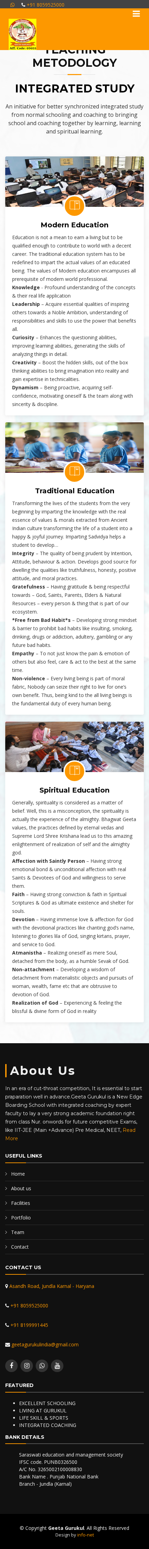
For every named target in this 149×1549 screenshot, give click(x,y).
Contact (20, 1246)
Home (18, 1173)
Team (17, 1232)
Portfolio (21, 1217)
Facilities (20, 1203)
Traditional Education (74, 491)
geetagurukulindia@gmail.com (44, 1344)
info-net (85, 1535)
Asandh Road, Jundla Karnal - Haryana (51, 1286)
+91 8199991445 (28, 1325)
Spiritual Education (74, 790)
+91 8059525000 (44, 4)
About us (21, 1188)
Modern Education (74, 225)
